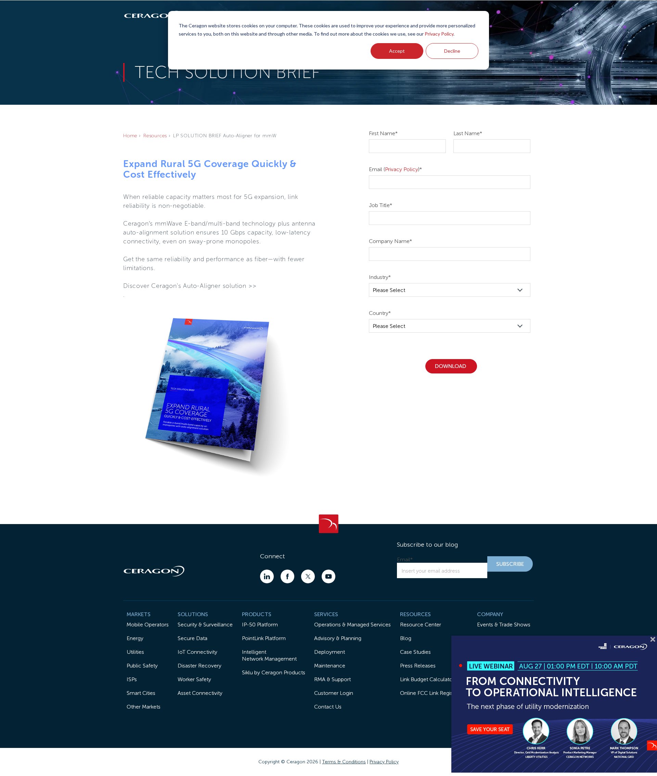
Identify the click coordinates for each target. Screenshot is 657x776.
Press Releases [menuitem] (418, 665)
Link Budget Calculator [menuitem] (427, 679)
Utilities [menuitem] (135, 652)
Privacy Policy (439, 34)
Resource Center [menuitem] (420, 624)
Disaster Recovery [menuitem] (199, 665)
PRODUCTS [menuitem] (256, 614)
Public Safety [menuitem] (142, 665)
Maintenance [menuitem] (329, 665)
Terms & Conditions (344, 762)
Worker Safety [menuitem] (194, 679)
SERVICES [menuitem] (326, 614)
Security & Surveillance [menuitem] (205, 624)
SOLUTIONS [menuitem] (193, 614)
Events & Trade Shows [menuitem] (503, 624)
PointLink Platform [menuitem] (264, 638)
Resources (155, 136)
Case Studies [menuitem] (415, 652)
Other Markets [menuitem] (143, 706)
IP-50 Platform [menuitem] (260, 624)
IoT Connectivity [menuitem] (197, 652)
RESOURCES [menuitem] (415, 614)
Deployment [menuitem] (329, 652)
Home (130, 136)
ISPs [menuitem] (132, 679)
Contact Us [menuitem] (328, 706)
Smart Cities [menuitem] (141, 693)
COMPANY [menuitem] (490, 614)
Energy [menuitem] (135, 638)
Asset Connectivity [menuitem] (200, 693)
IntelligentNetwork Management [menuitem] (269, 655)
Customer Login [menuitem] (333, 693)
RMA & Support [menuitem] (332, 679)
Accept (397, 51)
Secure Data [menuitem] (192, 638)
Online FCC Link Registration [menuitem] (434, 693)
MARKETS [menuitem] (139, 614)
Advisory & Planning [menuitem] (337, 638)
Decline (452, 51)
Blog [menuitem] (405, 638)
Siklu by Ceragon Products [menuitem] (273, 672)
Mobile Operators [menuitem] (148, 624)
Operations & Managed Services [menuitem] (352, 624)
